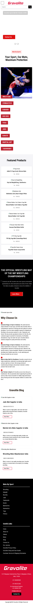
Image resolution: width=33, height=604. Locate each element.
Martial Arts (6, 505)
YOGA (4, 123)
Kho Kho (5, 495)
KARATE (5, 136)
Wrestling (5, 489)
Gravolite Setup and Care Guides (12, 550)
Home (4, 529)
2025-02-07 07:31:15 (8, 406)
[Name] (15, 43)
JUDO (4, 129)
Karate (5, 503)
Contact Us (8, 37)
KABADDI (6, 110)
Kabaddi (5, 492)
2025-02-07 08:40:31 (8, 432)
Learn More (16, 294)
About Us (5, 531)
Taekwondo (6, 500)
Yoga (4, 511)
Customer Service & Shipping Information (14, 553)
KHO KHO (6, 116)
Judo (4, 497)
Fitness (5, 514)
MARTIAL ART (7, 142)
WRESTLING (7, 97)
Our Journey (6, 545)
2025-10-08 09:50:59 (8, 458)
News (4, 537)
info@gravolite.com (16, 591)
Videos (5, 534)
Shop (4, 540)
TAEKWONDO (7, 149)
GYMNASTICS (7, 103)
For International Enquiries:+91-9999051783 (16, 587)
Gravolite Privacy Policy (9, 548)
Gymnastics (6, 508)
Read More (7, 416)
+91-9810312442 (16, 583)
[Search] (30, 7)
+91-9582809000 (16, 580)
